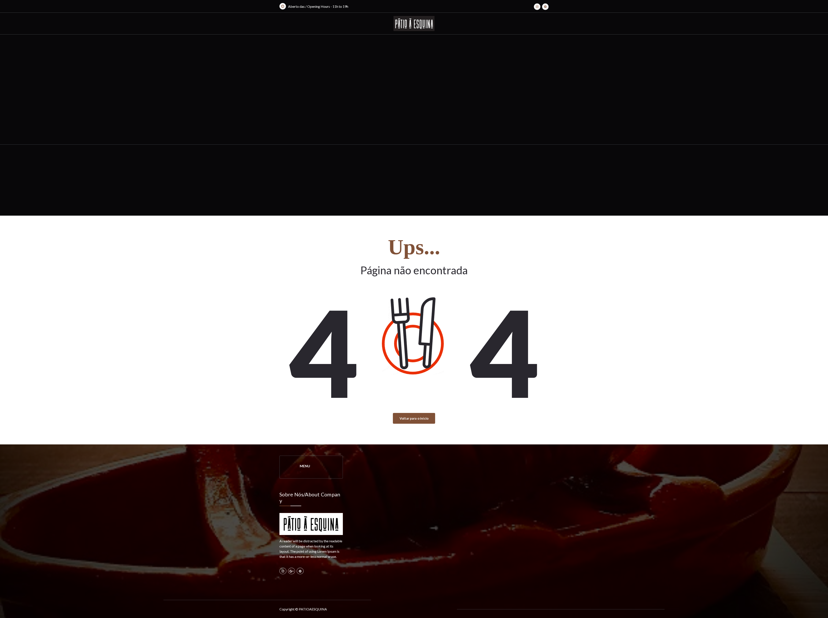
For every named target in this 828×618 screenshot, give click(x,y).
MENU (305, 466)
